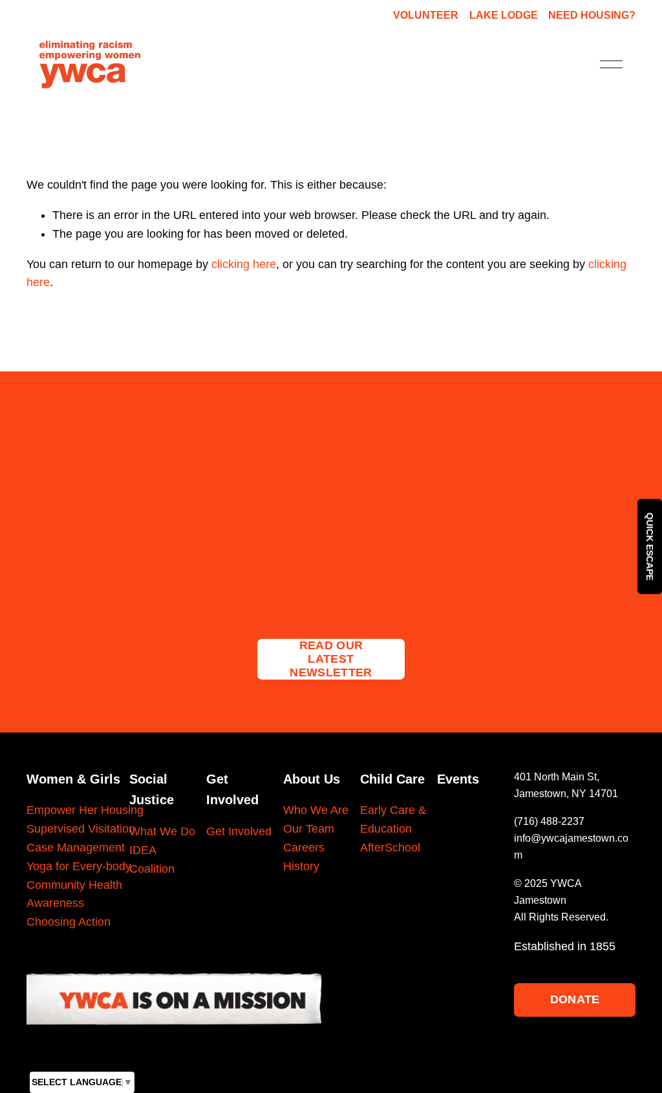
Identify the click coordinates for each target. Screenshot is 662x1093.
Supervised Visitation (81, 828)
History (301, 866)
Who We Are (315, 810)
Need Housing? (591, 15)
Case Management (76, 847)
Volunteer (425, 15)
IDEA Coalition (152, 859)
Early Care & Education (393, 819)
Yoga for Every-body (79, 866)
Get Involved (239, 831)
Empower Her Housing (85, 810)
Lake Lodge (503, 15)
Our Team (308, 828)
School (402, 847)
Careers (304, 847)
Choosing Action (69, 921)
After (372, 847)
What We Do (162, 831)
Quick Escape (650, 547)
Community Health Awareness (74, 894)
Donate (575, 999)
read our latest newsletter (331, 659)
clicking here (243, 264)
